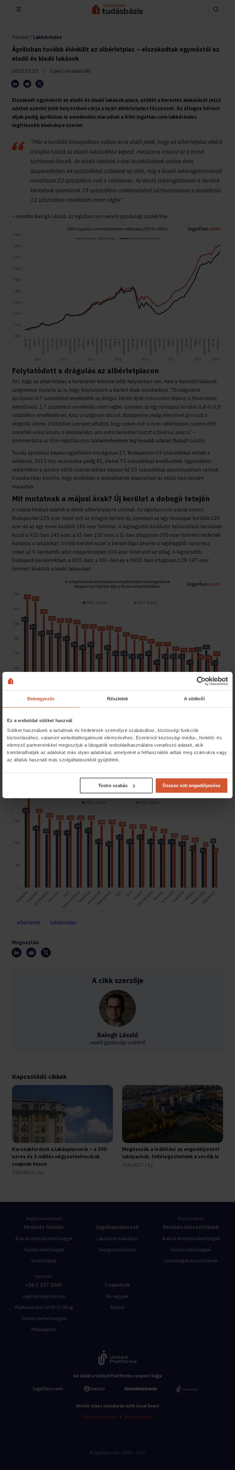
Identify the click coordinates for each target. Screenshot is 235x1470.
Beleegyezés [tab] (40, 698)
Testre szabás (113, 785)
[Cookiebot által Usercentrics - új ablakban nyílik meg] (201, 681)
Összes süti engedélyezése (191, 785)
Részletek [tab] (117, 698)
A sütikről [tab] (194, 698)
